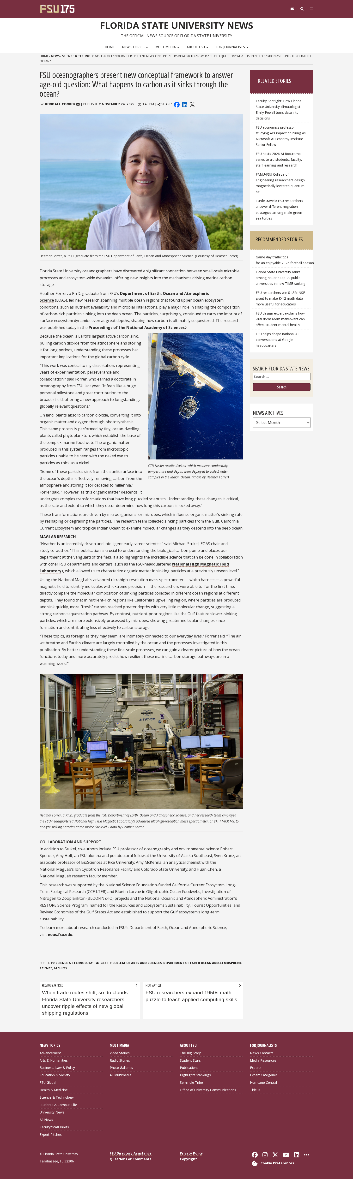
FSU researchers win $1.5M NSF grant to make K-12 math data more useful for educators (280, 298)
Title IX (255, 1090)
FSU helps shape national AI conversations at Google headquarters (277, 340)
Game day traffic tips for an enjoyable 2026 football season (283, 260)
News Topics (134, 47)
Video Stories (120, 1053)
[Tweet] (192, 104)
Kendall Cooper (60, 104)
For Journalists (231, 47)
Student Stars (190, 1060)
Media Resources (263, 1060)
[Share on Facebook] (177, 104)
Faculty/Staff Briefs (54, 1127)
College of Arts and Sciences (137, 963)
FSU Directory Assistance (131, 1153)
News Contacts (262, 1053)
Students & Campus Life (58, 1104)
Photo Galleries (121, 1067)
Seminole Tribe (191, 1082)
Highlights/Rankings (195, 1075)
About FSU (196, 47)
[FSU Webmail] (292, 9)
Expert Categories (264, 1075)
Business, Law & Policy (57, 1067)
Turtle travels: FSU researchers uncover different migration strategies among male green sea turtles (279, 209)
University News (52, 1112)
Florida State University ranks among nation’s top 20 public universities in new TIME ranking (280, 278)
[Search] (302, 9)
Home (110, 47)
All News (46, 1119)
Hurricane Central (263, 1082)
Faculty (60, 968)
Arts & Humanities (54, 1060)
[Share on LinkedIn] (184, 104)
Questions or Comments (130, 1159)
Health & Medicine (54, 1090)
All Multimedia (120, 1075)
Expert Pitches (51, 1134)
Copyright (188, 1159)
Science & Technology (80, 56)
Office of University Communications (208, 1090)
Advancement (50, 1053)
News (55, 56)
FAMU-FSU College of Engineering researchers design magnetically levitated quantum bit (280, 183)
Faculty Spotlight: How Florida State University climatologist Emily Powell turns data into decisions (278, 109)
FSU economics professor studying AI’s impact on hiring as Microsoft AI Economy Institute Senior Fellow (281, 136)
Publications (189, 1067)
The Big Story (190, 1053)
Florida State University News (176, 25)
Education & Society (55, 1075)
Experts (256, 1067)
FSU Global (48, 1082)
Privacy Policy (191, 1153)
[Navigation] (311, 9)
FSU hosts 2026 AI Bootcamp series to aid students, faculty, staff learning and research (279, 159)
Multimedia (166, 47)
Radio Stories (120, 1060)
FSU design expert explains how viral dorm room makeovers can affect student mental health (280, 319)
